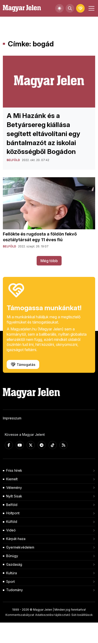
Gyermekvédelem (20, 547)
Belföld (11, 505)
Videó (11, 530)
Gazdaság (14, 564)
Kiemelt (12, 479)
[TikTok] (53, 445)
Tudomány (14, 590)
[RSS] (63, 445)
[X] (31, 445)
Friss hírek (14, 470)
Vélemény (14, 488)
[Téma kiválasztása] (59, 8)
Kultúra (11, 573)
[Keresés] (70, 8)
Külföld (11, 522)
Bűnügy (12, 556)
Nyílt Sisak (14, 496)
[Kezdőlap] (22, 8)
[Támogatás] (80, 8)
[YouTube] (20, 445)
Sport (10, 581)
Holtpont (13, 513)
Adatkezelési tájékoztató (52, 615)
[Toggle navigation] (91, 8)
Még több (49, 260)
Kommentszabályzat (19, 615)
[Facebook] (9, 445)
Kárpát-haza (15, 539)
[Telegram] (42, 445)
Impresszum (12, 418)
